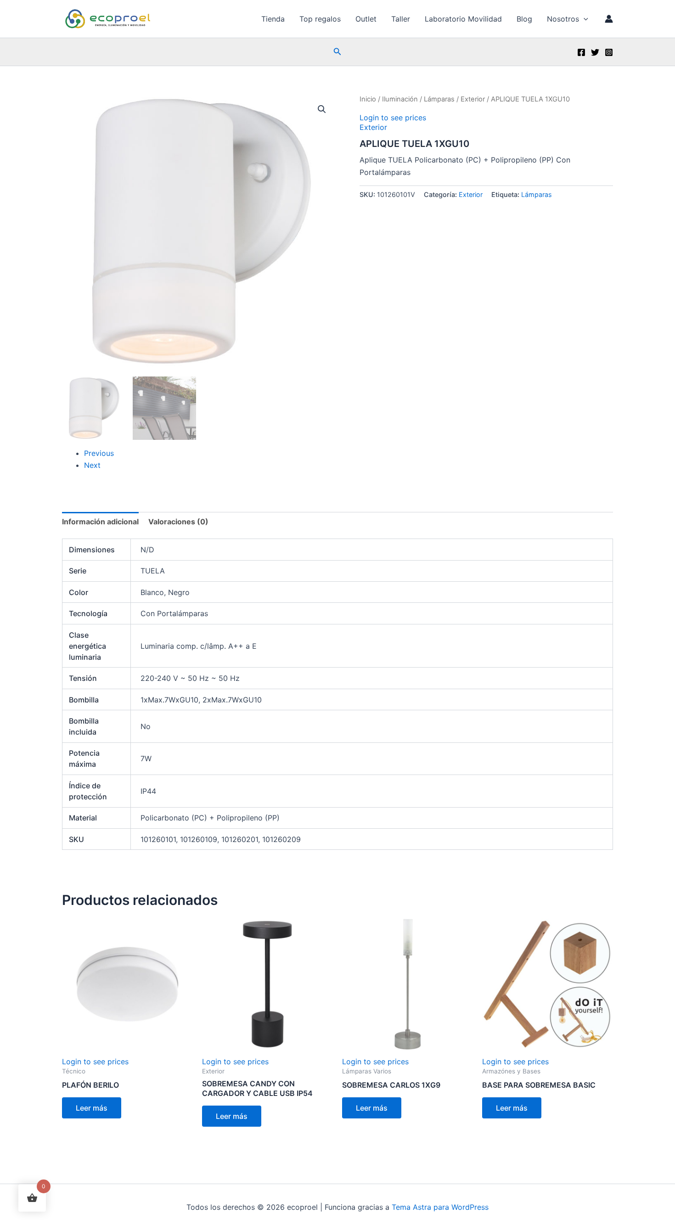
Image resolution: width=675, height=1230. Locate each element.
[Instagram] (609, 52)
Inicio (368, 99)
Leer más (91, 1107)
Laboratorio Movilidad (463, 18)
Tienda (273, 18)
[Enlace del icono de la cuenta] (609, 19)
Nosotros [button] (563, 18)
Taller (400, 18)
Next (92, 465)
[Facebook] (581, 52)
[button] (583, 18)
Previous (99, 453)
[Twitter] (595, 52)
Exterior (473, 99)
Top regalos (320, 18)
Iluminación (400, 99)
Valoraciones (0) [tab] (178, 521)
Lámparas (439, 99)
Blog (524, 18)
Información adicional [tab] (100, 521)
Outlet (366, 18)
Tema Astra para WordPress (440, 1207)
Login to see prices (393, 117)
